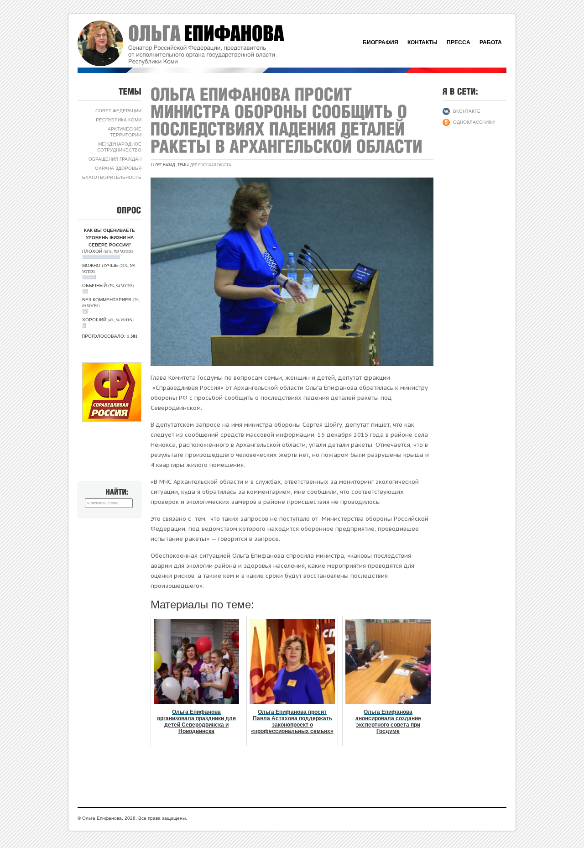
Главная (192, 43)
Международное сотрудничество (119, 147)
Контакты (422, 42)
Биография (380, 42)
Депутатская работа (210, 164)
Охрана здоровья (118, 168)
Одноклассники (474, 122)
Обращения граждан (115, 159)
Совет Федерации (118, 110)
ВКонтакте (466, 111)
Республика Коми (118, 119)
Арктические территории (124, 132)
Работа (491, 42)
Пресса (458, 42)
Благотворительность (111, 177)
